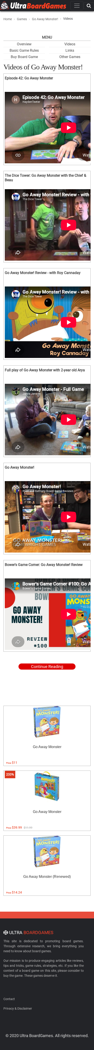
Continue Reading (47, 666)
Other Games (69, 57)
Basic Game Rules (24, 50)
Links (69, 50)
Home (7, 19)
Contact (9, 999)
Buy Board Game (24, 57)
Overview (24, 44)
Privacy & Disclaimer (17, 1008)
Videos (69, 44)
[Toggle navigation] (76, 5)
